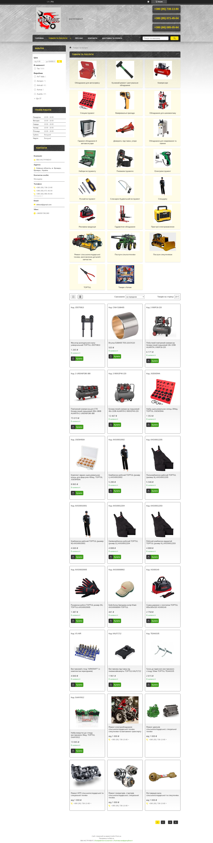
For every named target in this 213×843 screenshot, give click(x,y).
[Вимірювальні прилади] (125, 100)
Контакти (92, 38)
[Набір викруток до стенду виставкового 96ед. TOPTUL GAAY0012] (87, 715)
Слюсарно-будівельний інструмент (125, 199)
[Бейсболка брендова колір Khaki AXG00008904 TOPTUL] (125, 588)
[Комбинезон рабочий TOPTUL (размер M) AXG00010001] (87, 524)
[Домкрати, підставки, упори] (125, 128)
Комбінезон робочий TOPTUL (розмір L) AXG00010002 (124, 476)
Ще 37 (38, 99)
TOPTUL (87, 287)
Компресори (163, 83)
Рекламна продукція (87, 227)
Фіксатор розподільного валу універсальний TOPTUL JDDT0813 (85, 344)
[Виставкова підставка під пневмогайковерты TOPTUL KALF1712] (125, 651)
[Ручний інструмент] (87, 186)
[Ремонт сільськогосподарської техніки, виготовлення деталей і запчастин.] (87, 241)
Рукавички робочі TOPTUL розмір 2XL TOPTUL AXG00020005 (87, 606)
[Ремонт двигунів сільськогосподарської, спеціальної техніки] (162, 709)
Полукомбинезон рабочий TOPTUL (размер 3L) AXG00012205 (161, 476)
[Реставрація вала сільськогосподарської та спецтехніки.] (162, 776)
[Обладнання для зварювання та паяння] (162, 128)
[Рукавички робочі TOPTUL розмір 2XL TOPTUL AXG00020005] (87, 588)
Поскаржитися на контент (104, 841)
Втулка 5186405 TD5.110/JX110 (122, 343)
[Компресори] (162, 69)
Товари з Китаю (125, 287)
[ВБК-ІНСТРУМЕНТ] (49, 19)
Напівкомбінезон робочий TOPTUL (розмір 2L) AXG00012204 (123, 542)
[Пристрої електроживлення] (162, 213)
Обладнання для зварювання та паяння (162, 142)
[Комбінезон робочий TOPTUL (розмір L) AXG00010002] (125, 458)
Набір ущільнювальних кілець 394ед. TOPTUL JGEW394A (162, 410)
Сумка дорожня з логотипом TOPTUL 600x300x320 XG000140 (162, 606)
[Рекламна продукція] (87, 213)
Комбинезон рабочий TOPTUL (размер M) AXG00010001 (87, 542)
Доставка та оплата (112, 38)
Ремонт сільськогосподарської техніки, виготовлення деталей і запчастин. (87, 257)
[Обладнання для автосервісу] (87, 69)
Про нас (79, 38)
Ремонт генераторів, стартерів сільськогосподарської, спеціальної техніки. (124, 795)
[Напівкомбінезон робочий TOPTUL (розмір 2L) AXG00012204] (125, 524)
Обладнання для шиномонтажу (163, 113)
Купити (79, 359)
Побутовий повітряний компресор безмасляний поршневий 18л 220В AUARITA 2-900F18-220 (161, 345)
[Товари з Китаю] (125, 274)
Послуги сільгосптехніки (125, 254)
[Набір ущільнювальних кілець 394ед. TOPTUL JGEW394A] (162, 391)
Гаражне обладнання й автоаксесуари (87, 142)
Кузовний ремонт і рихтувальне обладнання (125, 84)
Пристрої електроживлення (162, 227)
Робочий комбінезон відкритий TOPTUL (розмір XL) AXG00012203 (161, 542)
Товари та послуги (58, 38)
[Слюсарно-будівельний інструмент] (125, 186)
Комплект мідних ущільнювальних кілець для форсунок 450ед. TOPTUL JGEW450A (86, 477)
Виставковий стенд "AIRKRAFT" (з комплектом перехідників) (85, 670)
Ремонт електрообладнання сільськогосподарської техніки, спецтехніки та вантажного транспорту (125, 729)
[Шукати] (174, 38)
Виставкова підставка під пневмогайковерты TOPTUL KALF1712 (125, 670)
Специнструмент (87, 113)
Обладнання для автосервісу (87, 83)
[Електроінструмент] (162, 158)
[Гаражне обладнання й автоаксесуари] (87, 128)
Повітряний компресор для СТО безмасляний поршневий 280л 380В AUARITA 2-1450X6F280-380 (86, 411)
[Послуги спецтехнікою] (162, 241)
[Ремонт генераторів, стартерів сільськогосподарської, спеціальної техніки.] (125, 776)
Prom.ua (118, 836)
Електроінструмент (163, 171)
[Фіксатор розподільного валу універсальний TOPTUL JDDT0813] (87, 325)
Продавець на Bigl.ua (106, 838)
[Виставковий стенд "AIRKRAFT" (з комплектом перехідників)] (87, 651)
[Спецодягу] (162, 186)
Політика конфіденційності (123, 841)
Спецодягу (162, 199)
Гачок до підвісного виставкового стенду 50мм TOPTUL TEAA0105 (160, 670)
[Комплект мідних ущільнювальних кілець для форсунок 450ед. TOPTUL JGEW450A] (87, 458)
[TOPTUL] (87, 274)
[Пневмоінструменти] (125, 158)
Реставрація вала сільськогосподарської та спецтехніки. (162, 794)
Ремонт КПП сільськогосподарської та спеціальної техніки (87, 794)
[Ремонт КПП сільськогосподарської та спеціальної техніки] (87, 776)
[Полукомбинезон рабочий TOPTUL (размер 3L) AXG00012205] (162, 458)
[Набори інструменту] (87, 158)
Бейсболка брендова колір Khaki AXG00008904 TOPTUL (122, 606)
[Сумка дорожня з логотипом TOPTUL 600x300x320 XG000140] (162, 588)
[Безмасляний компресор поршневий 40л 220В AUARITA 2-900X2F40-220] (125, 391)
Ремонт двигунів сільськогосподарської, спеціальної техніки (161, 729)
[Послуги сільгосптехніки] (125, 241)
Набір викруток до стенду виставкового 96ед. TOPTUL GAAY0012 (83, 735)
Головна (39, 38)
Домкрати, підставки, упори (125, 141)
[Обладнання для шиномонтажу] (162, 100)
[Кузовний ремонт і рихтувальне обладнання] (125, 69)
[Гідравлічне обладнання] (125, 213)
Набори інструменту (87, 171)
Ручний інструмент (87, 199)
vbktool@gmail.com (44, 205)
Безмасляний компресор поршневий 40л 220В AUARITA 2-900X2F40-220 (124, 410)
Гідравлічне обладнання (125, 227)
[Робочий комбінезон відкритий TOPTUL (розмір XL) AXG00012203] (162, 524)
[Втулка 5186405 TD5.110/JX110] (125, 325)
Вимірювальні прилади (125, 113)
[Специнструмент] (87, 100)
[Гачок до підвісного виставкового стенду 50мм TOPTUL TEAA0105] (162, 651)
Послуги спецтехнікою (162, 254)
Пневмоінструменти (125, 171)
